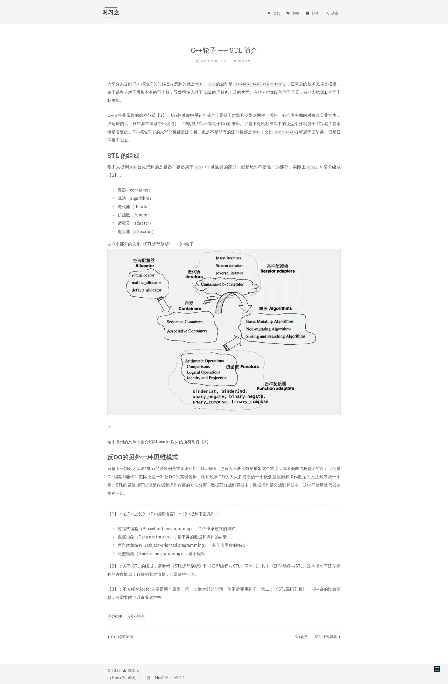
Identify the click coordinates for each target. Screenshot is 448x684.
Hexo (116, 678)
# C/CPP (115, 616)
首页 (276, 13)
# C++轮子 (136, 616)
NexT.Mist (164, 678)
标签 (296, 13)
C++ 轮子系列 (122, 637)
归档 (315, 13)
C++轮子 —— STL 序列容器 (316, 637)
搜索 (334, 13)
